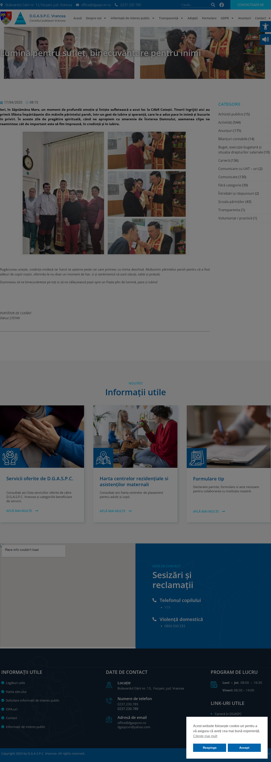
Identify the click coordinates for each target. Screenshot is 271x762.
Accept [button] (244, 747)
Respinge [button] (210, 747)
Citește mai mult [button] (205, 736)
